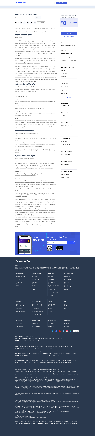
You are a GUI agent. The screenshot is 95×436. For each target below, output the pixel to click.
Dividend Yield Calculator (52, 282)
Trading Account (67, 277)
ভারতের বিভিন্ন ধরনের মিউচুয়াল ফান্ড (66, 57)
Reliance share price (67, 320)
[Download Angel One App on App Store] (59, 249)
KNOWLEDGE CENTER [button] (68, 273)
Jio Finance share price (68, 324)
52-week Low (50, 307)
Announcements (51, 302)
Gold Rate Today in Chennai (47, 353)
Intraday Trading (67, 280)
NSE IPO (65, 301)
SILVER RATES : (18, 355)
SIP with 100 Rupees (35, 277)
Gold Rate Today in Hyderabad (59, 353)
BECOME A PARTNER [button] (36, 300)
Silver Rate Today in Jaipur (63, 355)
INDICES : (17, 346)
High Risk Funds (64, 76)
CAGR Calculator (51, 280)
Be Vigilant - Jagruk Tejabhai (21, 311)
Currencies (34, 288)
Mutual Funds (34, 276)
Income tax (66, 289)
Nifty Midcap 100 (49, 346)
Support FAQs (35, 331)
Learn (34, 7)
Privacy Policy (35, 417)
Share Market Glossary (52, 304)
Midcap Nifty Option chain (43, 351)
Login (70, 2)
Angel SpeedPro (37, 338)
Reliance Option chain (53, 351)
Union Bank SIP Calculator (66, 171)
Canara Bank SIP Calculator (67, 151)
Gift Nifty (71, 346)
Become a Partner (51, 7)
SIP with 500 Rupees (35, 279)
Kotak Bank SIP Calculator (66, 161)
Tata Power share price (36, 326)
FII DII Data (50, 311)
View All (69, 97)
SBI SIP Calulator (64, 167)
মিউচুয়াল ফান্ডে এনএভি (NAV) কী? (66, 53)
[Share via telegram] (21, 22)
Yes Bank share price (19, 326)
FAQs (70, 421)
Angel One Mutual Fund (66, 112)
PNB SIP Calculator (65, 164)
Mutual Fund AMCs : (19, 360)
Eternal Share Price (51, 324)
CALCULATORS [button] (51, 273)
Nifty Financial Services (33, 346)
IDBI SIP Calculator (65, 158)
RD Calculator (50, 288)
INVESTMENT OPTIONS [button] (36, 273)
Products (44, 7)
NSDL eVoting (74, 423)
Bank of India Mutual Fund (66, 125)
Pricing (58, 7)
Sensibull (22, 340)
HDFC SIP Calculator (65, 154)
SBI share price (34, 324)
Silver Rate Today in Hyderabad (27, 355)
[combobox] (37, 17)
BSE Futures (53, 348)
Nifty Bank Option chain (32, 351)
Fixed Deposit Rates (58, 338)
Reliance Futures (47, 348)
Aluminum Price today (35, 357)
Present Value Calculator (52, 289)
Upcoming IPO (34, 282)
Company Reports (19, 308)
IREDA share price (19, 323)
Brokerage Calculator (51, 275)
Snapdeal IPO (66, 310)
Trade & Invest (18, 7)
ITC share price (66, 323)
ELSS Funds (30, 362)
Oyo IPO (65, 304)
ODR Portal (17, 424)
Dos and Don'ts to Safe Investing (38, 421)
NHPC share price (35, 321)
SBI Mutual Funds (37, 360)
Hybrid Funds (64, 80)
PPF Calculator (50, 293)
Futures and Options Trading (69, 288)
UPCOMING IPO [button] (67, 300)
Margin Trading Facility (45, 338)
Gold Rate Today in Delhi (37, 353)
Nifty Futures (22, 348)
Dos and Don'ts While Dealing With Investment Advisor (58, 421)
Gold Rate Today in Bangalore (71, 353)
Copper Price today (25, 357)
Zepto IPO (66, 307)
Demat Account (67, 276)
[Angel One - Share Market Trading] (20, 3)
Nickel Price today (50, 357)
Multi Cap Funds (68, 362)
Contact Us (18, 279)
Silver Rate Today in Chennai (52, 355)
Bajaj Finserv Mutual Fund (66, 119)
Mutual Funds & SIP (27, 7)
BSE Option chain (61, 351)
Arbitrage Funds (64, 93)
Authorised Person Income (36, 307)
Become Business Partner (36, 301)
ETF (33, 286)
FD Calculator (50, 286)
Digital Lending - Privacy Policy (26, 423)
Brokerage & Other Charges (20, 276)
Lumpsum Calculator (51, 279)
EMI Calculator (50, 295)
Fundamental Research (20, 305)
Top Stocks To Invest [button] (20, 319)
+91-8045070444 (33, 413)
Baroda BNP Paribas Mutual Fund (68, 129)
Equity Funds (64, 73)
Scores (46, 421)
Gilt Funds (56, 362)
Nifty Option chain (23, 351)
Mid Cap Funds (61, 362)
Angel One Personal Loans (38, 423)
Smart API (52, 338)
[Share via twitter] (28, 22)
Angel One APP (24, 338)
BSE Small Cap (61, 346)
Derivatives (66, 285)
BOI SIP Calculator (65, 148)
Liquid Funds (36, 362)
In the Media (18, 280)
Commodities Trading (68, 286)
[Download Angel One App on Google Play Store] (59, 247)
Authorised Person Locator (36, 314)
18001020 (28, 331)
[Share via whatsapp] (24, 22)
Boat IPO (65, 305)
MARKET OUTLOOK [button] (51, 300)
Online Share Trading (67, 279)
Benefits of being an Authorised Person (38, 305)
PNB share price (51, 323)
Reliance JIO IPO (67, 302)
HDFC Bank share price (36, 320)
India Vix (66, 346)
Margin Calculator (51, 276)
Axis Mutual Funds (45, 360)
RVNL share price (35, 323)
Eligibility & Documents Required (37, 308)
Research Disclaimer (19, 421)
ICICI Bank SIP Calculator (66, 177)
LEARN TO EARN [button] (19, 300)
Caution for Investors (36, 424)
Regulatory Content (27, 421)
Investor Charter (47, 423)
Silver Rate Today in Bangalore (40, 355)
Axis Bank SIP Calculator (66, 144)
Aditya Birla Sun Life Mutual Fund (68, 109)
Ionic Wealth (32, 336)
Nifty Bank (26, 346)
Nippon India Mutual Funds (72, 360)
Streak (31, 340)
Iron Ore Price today (59, 357)
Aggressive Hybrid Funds (66, 90)
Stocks (33, 275)
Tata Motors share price (20, 324)
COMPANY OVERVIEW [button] (20, 273)
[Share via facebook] (31, 22)
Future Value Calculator (52, 283)
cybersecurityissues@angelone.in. (46, 413)
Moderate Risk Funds (65, 86)
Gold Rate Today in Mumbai (26, 353)
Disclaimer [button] (17, 398)
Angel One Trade (30, 338)
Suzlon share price (19, 321)
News (39, 7)
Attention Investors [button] (20, 368)
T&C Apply (74, 421)
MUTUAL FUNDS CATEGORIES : (21, 362)
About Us (17, 277)
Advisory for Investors (55, 423)
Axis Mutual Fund (64, 115)
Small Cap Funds (43, 362)
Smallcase (27, 340)
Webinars (17, 283)
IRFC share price (19, 320)
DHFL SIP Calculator (65, 174)
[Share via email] (35, 22)
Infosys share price (67, 321)
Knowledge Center (19, 301)
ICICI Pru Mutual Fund (62, 360)
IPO (65, 283)
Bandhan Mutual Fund (65, 122)
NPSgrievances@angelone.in (20, 412)
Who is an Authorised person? (37, 304)
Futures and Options (35, 283)
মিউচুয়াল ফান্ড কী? (64, 50)
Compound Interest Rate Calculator (54, 285)
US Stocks (34, 285)
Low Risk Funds (64, 83)
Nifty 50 (21, 346)
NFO (33, 280)
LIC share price (66, 326)
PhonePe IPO (66, 308)
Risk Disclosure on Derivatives (25, 424)
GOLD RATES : (18, 353)
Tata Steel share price (52, 320)
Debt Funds (63, 70)
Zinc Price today (43, 357)
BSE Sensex (55, 346)
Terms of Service (42, 417)
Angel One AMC (26, 336)
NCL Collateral (62, 423)
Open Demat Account (61, 2)
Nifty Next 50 (41, 346)
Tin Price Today (66, 357)
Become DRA (34, 302)
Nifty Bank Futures (30, 348)
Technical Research (19, 307)
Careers (17, 285)
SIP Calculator (64, 141)
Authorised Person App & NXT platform (38, 311)
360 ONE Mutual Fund (65, 105)
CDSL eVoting (68, 423)
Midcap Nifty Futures (38, 348)
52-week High (50, 305)
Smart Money (18, 302)
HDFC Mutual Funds (53, 360)
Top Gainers (50, 308)
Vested (34, 340)
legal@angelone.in (44, 415)
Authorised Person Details (36, 312)
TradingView (39, 340)
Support (63, 7)
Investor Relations (19, 282)
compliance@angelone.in (42, 411)
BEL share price (50, 326)
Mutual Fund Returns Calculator (53, 292)
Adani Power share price (52, 321)
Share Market (66, 282)
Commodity (34, 289)
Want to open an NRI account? (69, 36)
